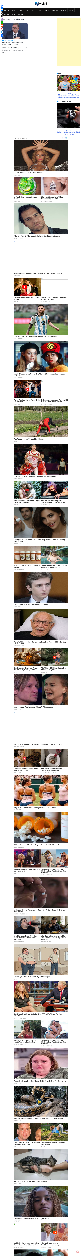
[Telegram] (2, 32)
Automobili (55, 10)
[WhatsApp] (2, 22)
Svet (33, 10)
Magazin (46, 10)
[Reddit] (2, 25)
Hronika (20, 10)
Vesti (13, 10)
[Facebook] (2, 6)
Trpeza (71, 10)
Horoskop (21, 14)
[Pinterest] (2, 28)
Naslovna (6, 10)
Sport (27, 10)
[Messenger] (2, 9)
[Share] (2, 35)
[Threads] (2, 16)
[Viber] (2, 19)
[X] (2, 12)
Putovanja (6, 14)
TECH (13, 14)
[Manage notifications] (77, 1252)
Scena (39, 10)
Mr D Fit (63, 10)
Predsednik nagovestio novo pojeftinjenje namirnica (12, 44)
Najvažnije (10, 40)
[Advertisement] (69, 42)
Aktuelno (4, 40)
